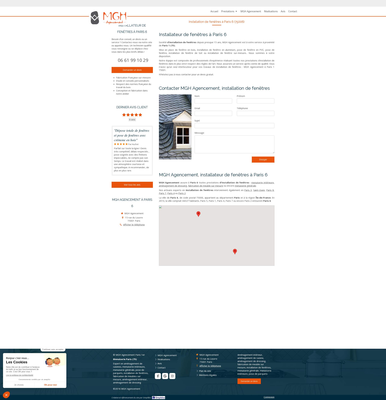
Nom (197, 95)
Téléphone (242, 108)
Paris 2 (182, 193)
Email (197, 108)
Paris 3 (248, 190)
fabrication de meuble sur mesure (205, 185)
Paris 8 (270, 190)
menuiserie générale (245, 185)
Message (199, 132)
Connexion (269, 396)
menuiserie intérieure (262, 182)
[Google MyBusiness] (165, 376)
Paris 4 (171, 193)
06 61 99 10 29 (133, 60)
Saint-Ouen (259, 190)
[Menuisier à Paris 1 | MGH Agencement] (108, 17)
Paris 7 (162, 193)
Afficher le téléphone (134, 224)
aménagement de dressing (173, 185)
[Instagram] (172, 376)
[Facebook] (158, 376)
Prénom (241, 95)
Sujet (197, 120)
